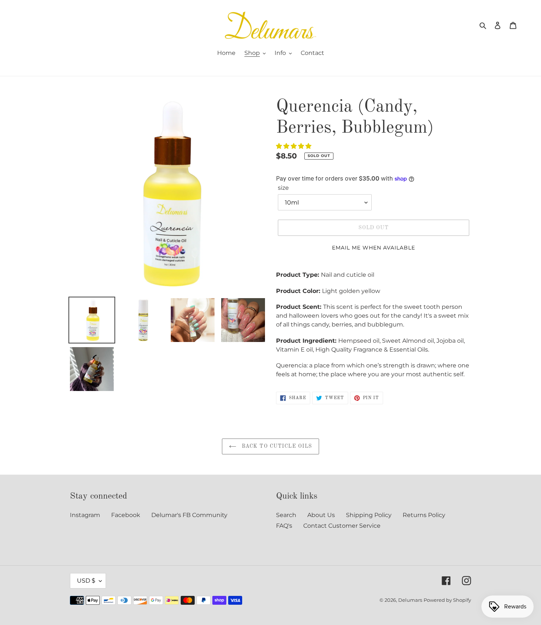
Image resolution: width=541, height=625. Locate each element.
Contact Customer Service (342, 525)
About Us (321, 514)
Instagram (85, 514)
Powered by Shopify (447, 600)
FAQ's (284, 525)
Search (286, 514)
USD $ (86, 580)
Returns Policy (424, 514)
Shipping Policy (369, 514)
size (283, 187)
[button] (294, 146)
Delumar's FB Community (189, 514)
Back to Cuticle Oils (276, 446)
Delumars (410, 600)
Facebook (125, 514)
